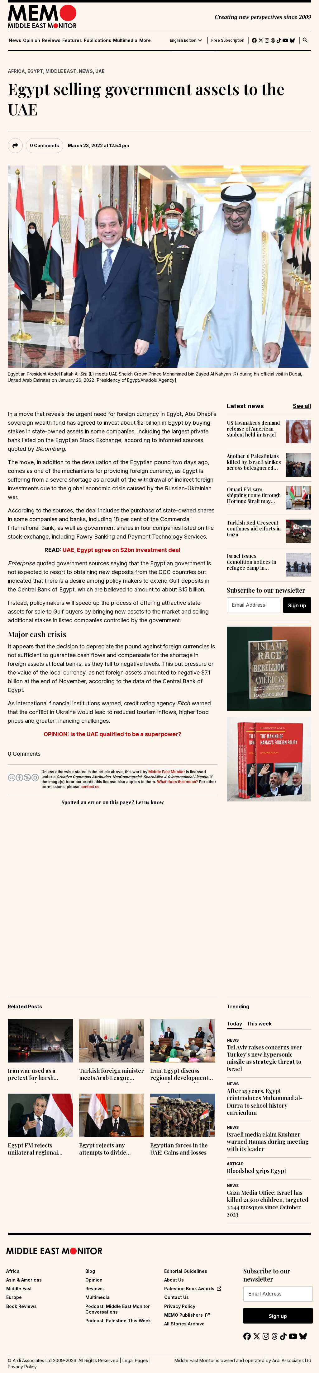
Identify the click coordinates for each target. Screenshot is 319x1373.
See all (302, 406)
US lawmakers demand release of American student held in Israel (253, 429)
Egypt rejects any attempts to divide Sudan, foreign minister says (110, 1149)
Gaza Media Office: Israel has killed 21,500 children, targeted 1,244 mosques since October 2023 (267, 1203)
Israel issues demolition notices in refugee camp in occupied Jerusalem (251, 562)
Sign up (297, 605)
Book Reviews (21, 1306)
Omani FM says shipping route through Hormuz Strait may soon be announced (254, 495)
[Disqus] (112, 892)
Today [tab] (234, 1023)
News (15, 40)
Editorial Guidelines (185, 1271)
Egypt (35, 71)
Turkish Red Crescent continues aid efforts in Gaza (254, 529)
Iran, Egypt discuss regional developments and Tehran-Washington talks (182, 1075)
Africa (16, 71)
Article (235, 1163)
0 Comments (44, 145)
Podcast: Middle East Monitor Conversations (117, 1309)
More (145, 40)
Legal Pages (135, 1360)
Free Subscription (227, 40)
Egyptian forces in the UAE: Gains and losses (179, 1149)
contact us (89, 786)
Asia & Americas (24, 1279)
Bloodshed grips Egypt (256, 1171)
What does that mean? (177, 781)
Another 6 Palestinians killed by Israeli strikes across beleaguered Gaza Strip (254, 462)
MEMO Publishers (183, 1315)
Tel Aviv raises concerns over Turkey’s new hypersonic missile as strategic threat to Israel (264, 1058)
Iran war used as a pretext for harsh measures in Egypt (32, 1075)
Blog (90, 1271)
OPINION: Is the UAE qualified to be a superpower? (112, 734)
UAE (100, 71)
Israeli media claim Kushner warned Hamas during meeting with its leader (268, 1142)
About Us (174, 1279)
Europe (14, 1297)
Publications (97, 40)
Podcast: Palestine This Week (118, 1320)
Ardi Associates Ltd (291, 1360)
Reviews (51, 40)
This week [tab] (259, 1023)
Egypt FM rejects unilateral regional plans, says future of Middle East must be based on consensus (34, 1149)
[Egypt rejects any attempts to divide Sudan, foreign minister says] (111, 1115)
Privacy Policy (179, 1306)
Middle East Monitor (166, 771)
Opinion (31, 40)
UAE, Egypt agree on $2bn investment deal (121, 550)
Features (72, 40)
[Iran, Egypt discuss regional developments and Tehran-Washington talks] (182, 1040)
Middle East (60, 71)
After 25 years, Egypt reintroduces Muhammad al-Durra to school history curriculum (264, 1101)
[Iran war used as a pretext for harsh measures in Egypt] (40, 1040)
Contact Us (176, 1297)
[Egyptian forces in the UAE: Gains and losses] (182, 1115)
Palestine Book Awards (189, 1288)
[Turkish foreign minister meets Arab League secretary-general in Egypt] (111, 1040)
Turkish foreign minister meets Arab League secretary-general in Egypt (111, 1075)
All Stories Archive (184, 1323)
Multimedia (125, 40)
